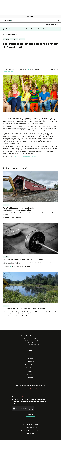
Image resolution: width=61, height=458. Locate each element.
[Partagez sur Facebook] (52, 69)
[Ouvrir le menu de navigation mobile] (58, 20)
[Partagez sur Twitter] (54, 69)
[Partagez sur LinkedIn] (57, 69)
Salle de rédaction (8, 71)
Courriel (30, 388)
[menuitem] (51, 24)
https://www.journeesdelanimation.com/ (25, 156)
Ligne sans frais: (30, 345)
